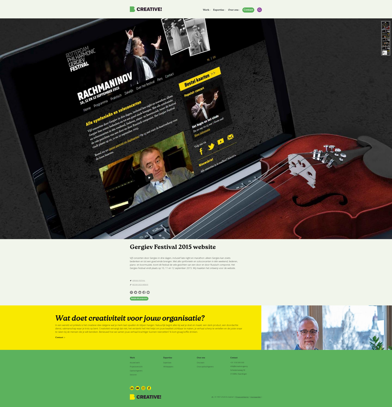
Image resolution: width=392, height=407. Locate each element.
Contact (248, 10)
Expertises (167, 362)
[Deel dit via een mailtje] (148, 292)
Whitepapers (168, 366)
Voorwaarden (255, 397)
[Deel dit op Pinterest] (131, 292)
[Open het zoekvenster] (259, 9)
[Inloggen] (212, 397)
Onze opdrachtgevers (205, 366)
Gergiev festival (138, 280)
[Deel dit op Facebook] (143, 292)
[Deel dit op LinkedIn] (139, 292)
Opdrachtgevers (136, 370)
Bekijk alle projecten (139, 298)
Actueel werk (135, 362)
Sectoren (133, 374)
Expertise (218, 10)
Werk (206, 10)
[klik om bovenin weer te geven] (386, 25)
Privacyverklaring (242, 397)
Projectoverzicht (136, 366)
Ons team (200, 362)
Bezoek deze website (140, 284)
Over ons (233, 10)
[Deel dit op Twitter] (135, 292)
